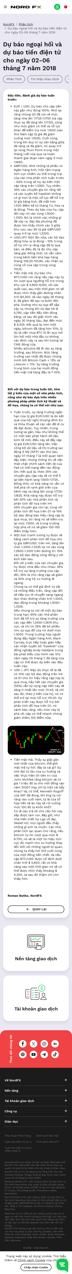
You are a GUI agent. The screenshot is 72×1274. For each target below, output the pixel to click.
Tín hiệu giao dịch (45, 79)
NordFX (8, 24)
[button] (5, 7)
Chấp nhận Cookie (36, 1267)
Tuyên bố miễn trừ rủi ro (18, 1141)
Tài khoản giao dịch (36, 1009)
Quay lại (38, 909)
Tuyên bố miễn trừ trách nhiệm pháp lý (18, 1149)
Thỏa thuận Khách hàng (18, 1135)
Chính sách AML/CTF (47, 1141)
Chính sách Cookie (31, 1260)
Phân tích (26, 24)
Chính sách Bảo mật (47, 1135)
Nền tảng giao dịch (36, 958)
